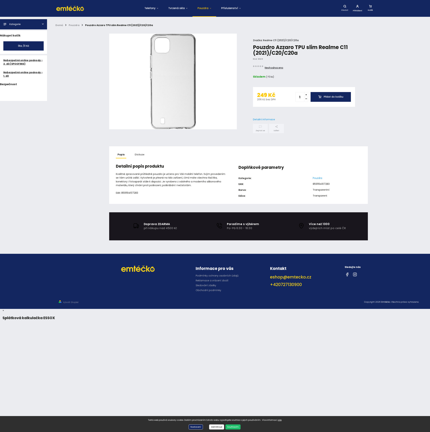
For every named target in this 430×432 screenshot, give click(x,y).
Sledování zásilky (206, 285)
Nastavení (195, 426)
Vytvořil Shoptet (70, 302)
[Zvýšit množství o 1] (306, 94)
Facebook (347, 273)
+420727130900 (286, 285)
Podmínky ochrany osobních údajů (217, 275)
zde (280, 420)
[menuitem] (151, 8)
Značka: (276, 40)
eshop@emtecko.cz (290, 277)
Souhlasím (233, 426)
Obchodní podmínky (208, 290)
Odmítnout (216, 426)
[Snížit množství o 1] (306, 99)
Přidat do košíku (333, 96)
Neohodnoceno (274, 68)
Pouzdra (317, 178)
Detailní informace (264, 119)
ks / (23, 46)
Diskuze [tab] (139, 154)
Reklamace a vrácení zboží (212, 280)
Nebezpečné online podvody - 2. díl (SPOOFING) (23, 62)
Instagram (354, 273)
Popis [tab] (121, 154)
